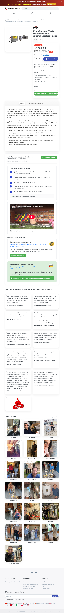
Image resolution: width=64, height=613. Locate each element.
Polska (25, 605)
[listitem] (18, 39)
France (32, 603)
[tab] (22, 103)
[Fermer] (62, 2)
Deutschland (10, 603)
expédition (46, 55)
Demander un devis (49, 157)
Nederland (46, 603)
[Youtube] (36, 572)
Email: (36, 86)
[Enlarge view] (18, 39)
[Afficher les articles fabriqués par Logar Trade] (36, 27)
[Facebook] (28, 572)
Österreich (19, 603)
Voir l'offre (51, 4)
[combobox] (40, 8)
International (32, 605)
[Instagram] (32, 572)
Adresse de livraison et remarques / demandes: (44, 71)
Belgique (38, 603)
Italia (19, 605)
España (14, 605)
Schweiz (26, 603)
